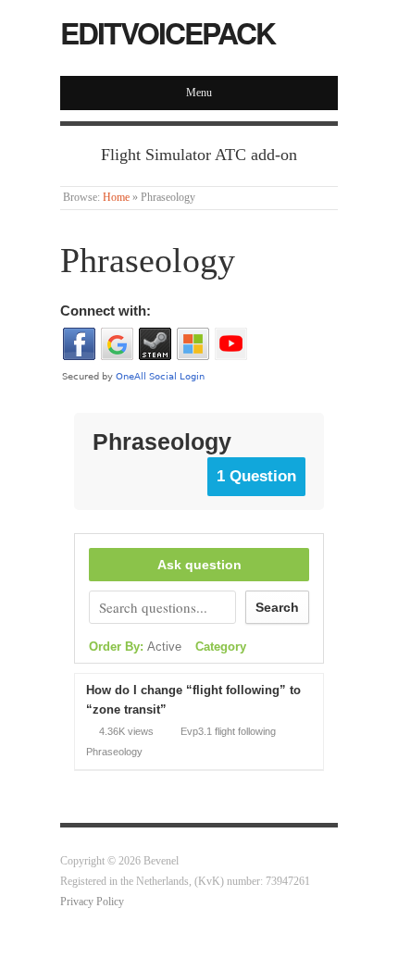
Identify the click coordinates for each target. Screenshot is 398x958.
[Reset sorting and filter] (270, 648)
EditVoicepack (167, 32)
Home (116, 198)
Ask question (199, 564)
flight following (245, 731)
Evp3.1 (196, 731)
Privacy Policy (92, 902)
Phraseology (114, 751)
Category (220, 646)
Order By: (135, 646)
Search (277, 607)
